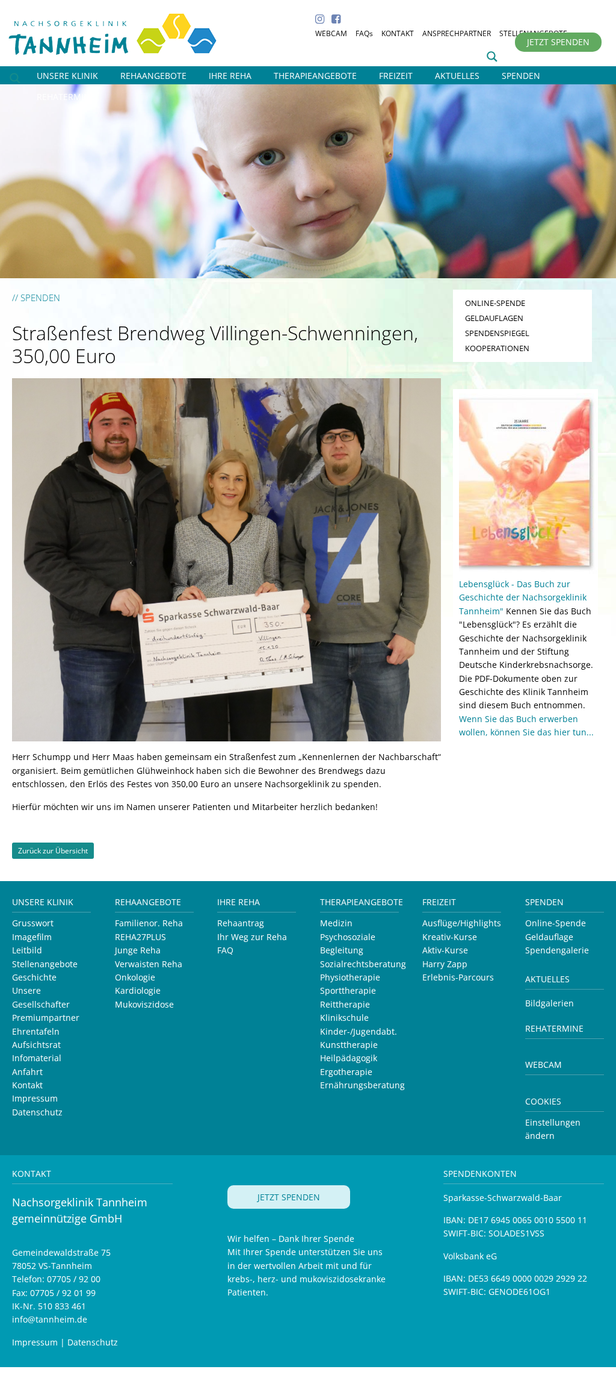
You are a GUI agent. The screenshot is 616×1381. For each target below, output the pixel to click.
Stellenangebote (45, 964)
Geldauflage (549, 937)
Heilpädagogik (348, 1058)
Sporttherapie (348, 990)
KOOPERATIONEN (497, 348)
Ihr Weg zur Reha (252, 937)
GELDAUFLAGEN (494, 318)
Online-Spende (555, 923)
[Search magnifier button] (492, 56)
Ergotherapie (346, 1071)
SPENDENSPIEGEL (497, 333)
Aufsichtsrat (36, 1044)
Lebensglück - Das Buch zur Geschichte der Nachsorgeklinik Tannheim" (523, 597)
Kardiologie (138, 990)
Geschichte (34, 977)
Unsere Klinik (42, 902)
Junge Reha (138, 950)
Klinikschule (344, 1017)
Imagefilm (32, 937)
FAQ (225, 950)
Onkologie (135, 977)
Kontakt (27, 1085)
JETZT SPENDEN (558, 42)
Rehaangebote (148, 902)
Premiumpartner (45, 1017)
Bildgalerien (549, 1003)
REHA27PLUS (140, 937)
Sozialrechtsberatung (363, 964)
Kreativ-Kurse (449, 937)
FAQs (364, 33)
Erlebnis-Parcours (458, 977)
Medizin (336, 923)
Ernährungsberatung (362, 1085)
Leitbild (27, 950)
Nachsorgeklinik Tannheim (126, 32)
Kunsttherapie (349, 1044)
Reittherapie (345, 1004)
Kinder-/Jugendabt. (358, 1031)
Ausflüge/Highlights (461, 923)
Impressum (35, 1098)
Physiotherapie (350, 977)
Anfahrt (27, 1071)
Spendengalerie (557, 950)
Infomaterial (36, 1058)
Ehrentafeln (36, 1031)
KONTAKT (397, 33)
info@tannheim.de (49, 1319)
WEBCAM (331, 33)
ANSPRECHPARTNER (456, 33)
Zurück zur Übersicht (53, 851)
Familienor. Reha (149, 923)
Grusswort (33, 923)
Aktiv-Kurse (445, 950)
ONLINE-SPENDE (495, 303)
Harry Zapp (444, 964)
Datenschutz (37, 1112)
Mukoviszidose (144, 1004)
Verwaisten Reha (148, 964)
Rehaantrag (240, 923)
